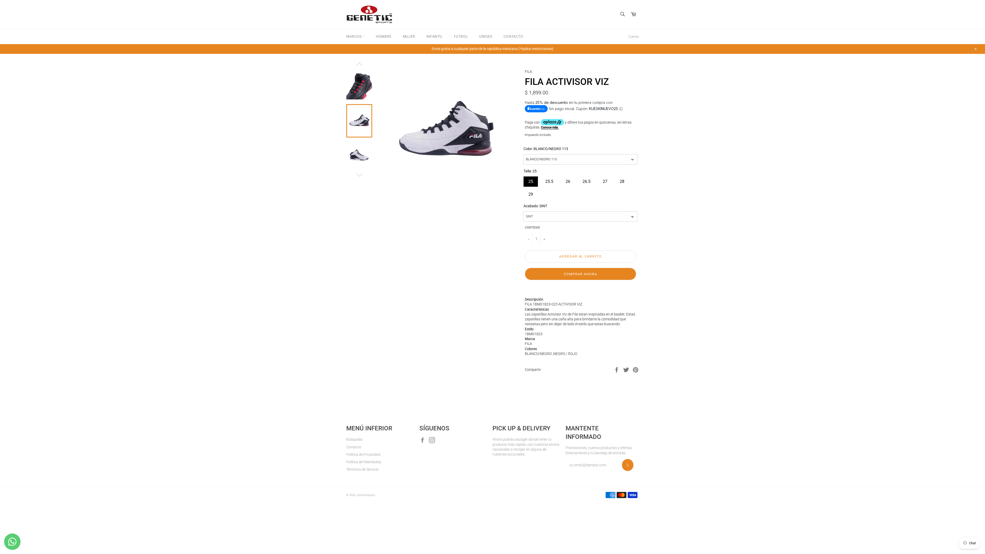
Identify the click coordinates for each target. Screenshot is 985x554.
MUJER (409, 36)
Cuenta (633, 36)
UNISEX (486, 36)
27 (605, 180)
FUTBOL (461, 36)
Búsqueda (354, 439)
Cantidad (532, 227)
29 (530, 193)
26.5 (586, 180)
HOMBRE (384, 36)
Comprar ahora (580, 274)
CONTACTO (513, 36)
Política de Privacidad (363, 454)
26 (568, 180)
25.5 (549, 180)
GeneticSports (366, 495)
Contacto (353, 447)
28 (622, 180)
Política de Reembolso (363, 462)
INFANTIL (434, 36)
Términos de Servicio (362, 469)
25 (530, 180)
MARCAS (354, 36)
